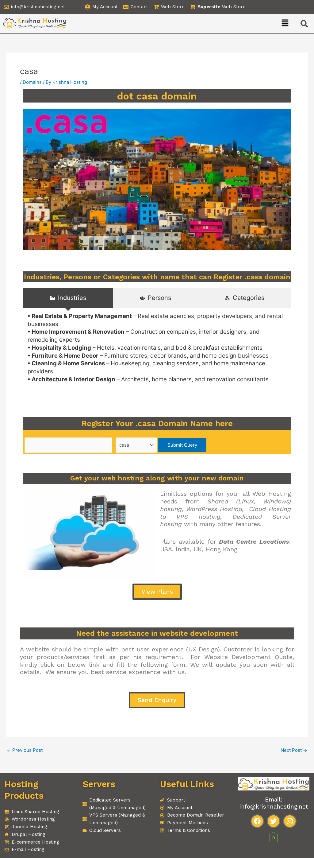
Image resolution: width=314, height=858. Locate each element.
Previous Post (25, 750)
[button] (285, 23)
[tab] (68, 298)
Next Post (294, 750)
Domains (32, 82)
